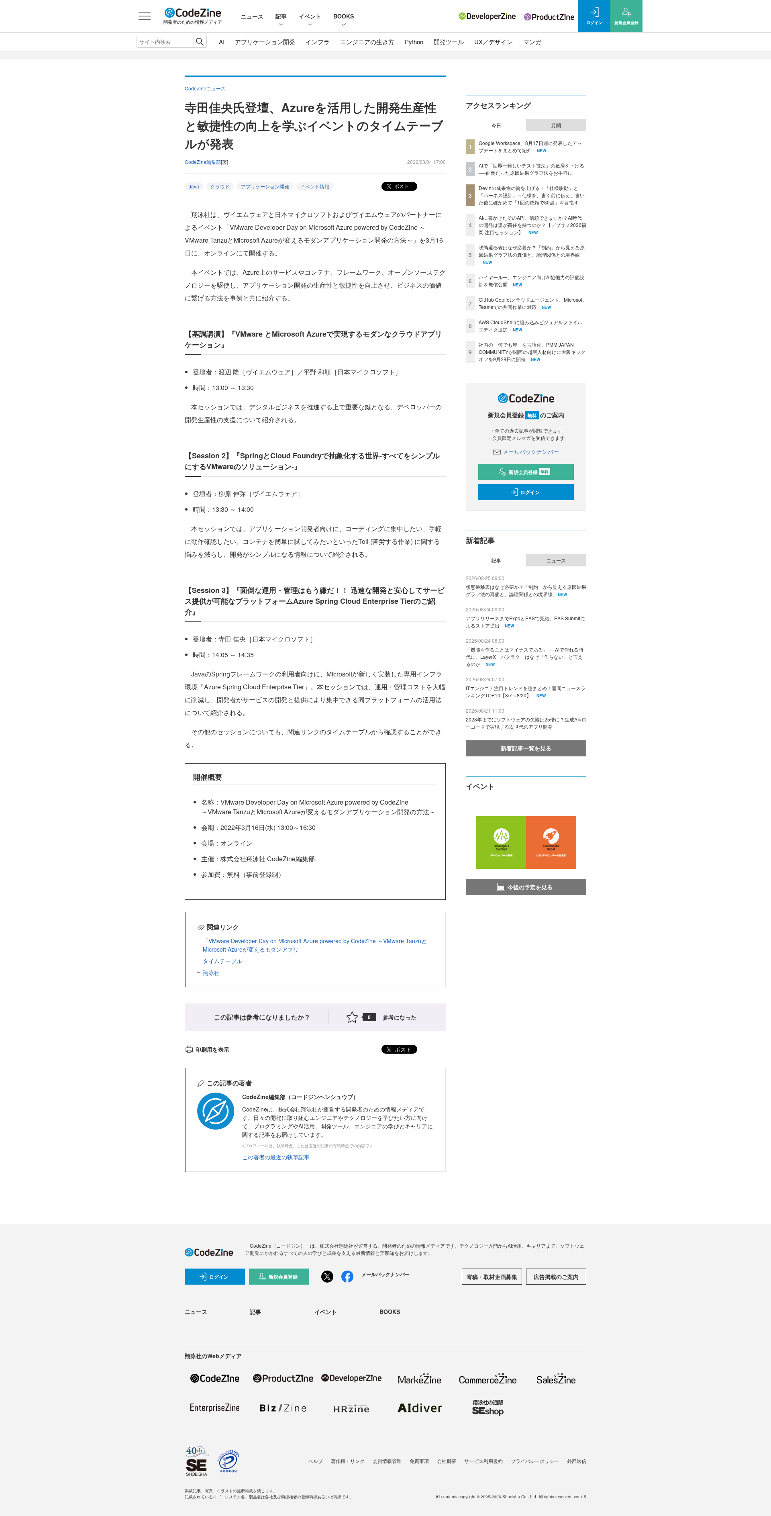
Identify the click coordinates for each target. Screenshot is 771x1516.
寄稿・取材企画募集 (492, 1277)
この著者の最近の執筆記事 (276, 1157)
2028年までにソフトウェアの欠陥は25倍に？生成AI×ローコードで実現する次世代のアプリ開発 (526, 723)
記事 (281, 16)
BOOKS (343, 16)
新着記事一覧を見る (526, 748)
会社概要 (446, 1460)
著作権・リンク (348, 1460)
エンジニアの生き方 (367, 41)
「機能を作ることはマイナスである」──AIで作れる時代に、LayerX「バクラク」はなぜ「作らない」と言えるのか (524, 656)
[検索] (199, 41)
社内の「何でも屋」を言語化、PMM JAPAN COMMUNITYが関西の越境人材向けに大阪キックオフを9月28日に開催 (532, 351)
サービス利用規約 (483, 1460)
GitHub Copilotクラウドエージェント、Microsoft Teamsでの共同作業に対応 (531, 303)
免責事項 (419, 1460)
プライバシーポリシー (535, 1460)
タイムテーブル (222, 961)
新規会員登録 (529, 472)
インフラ (318, 41)
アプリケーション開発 (265, 41)
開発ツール (449, 41)
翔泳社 (211, 972)
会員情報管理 (387, 1460)
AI (221, 41)
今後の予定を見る (530, 887)
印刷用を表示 (212, 1049)
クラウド (220, 186)
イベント (310, 16)
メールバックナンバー (531, 451)
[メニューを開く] (144, 16)
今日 (496, 125)
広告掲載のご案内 (556, 1277)
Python (414, 41)
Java (194, 186)
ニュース (252, 16)
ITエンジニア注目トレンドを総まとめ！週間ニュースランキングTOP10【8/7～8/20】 (525, 691)
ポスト (401, 185)
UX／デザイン (493, 41)
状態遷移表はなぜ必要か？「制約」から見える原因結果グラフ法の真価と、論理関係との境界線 (532, 251)
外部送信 (576, 1460)
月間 (556, 125)
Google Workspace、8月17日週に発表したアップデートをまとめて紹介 (530, 146)
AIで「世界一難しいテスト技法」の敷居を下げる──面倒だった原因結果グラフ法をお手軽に (531, 169)
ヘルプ (315, 1460)
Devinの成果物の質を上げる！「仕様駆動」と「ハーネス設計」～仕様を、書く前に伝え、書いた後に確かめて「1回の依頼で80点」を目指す (532, 195)
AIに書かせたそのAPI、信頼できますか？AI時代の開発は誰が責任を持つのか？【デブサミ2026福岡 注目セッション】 (532, 224)
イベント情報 (314, 186)
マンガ (532, 41)
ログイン (530, 492)
